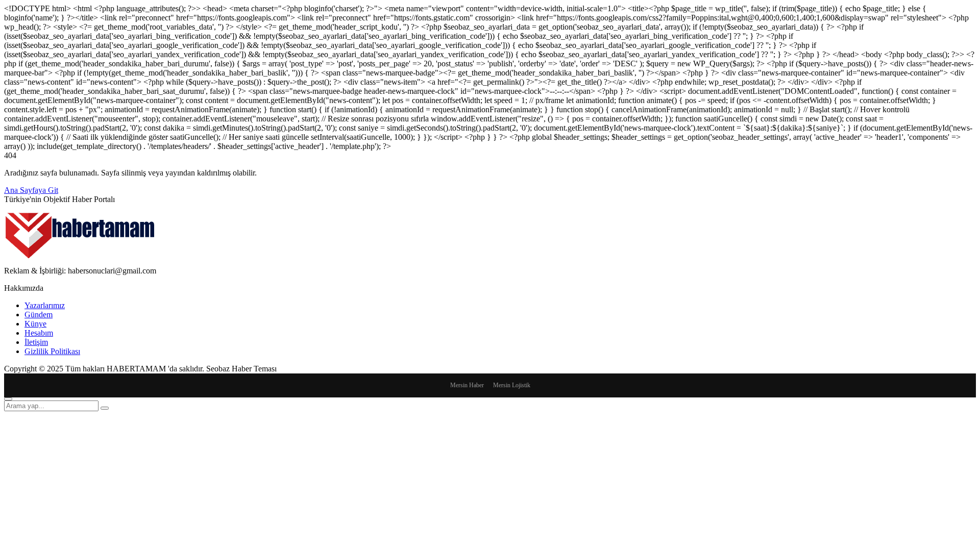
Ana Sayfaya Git (31, 190)
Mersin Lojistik (511, 385)
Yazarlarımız (44, 305)
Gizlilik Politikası (52, 351)
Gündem (38, 314)
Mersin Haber (467, 385)
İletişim (36, 342)
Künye (35, 323)
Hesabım (38, 333)
